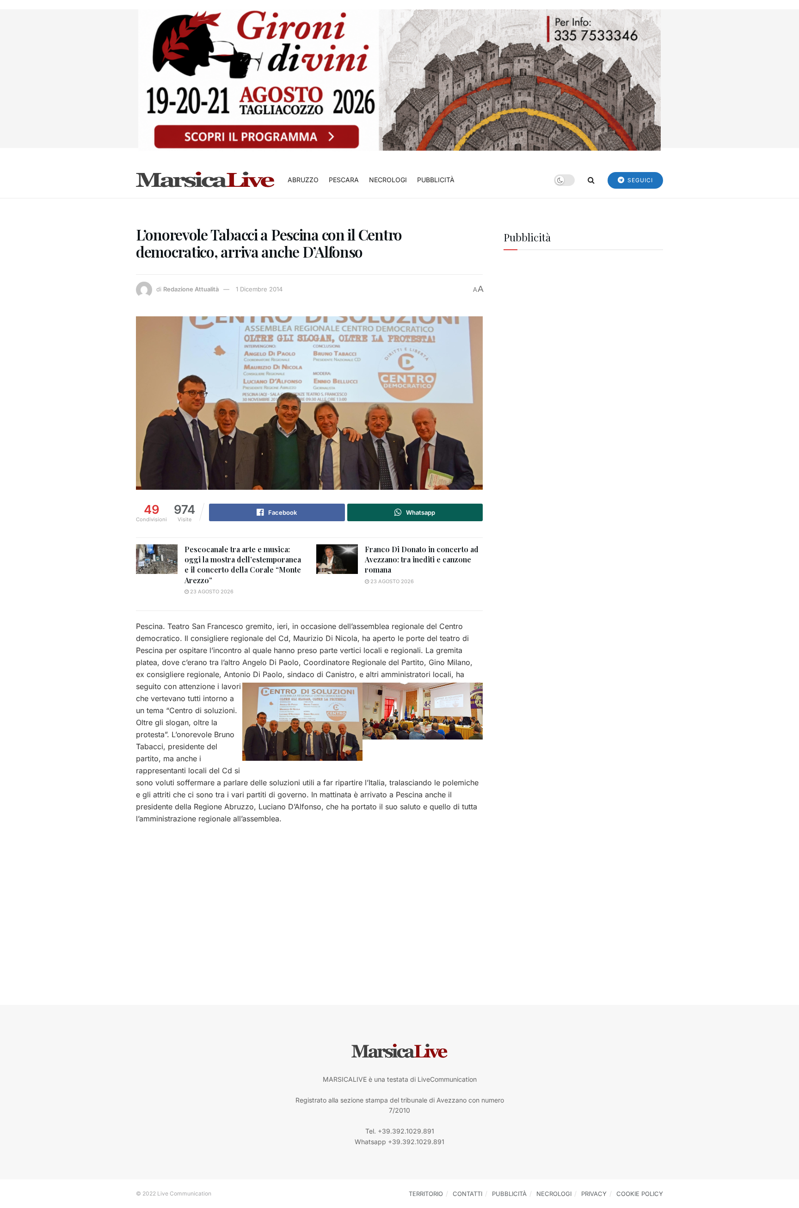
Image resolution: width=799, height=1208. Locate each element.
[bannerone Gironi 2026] (399, 79)
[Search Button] (591, 180)
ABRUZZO (303, 180)
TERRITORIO (426, 1193)
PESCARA (344, 180)
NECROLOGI (388, 180)
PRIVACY (594, 1193)
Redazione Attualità (191, 289)
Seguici (639, 180)
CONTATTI (467, 1193)
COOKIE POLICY (639, 1193)
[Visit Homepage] (205, 180)
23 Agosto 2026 (211, 591)
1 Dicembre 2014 (259, 289)
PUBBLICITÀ (436, 180)
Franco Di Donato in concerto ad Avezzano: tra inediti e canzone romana (422, 559)
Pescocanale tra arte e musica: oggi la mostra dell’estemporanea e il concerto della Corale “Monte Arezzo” (242, 564)
